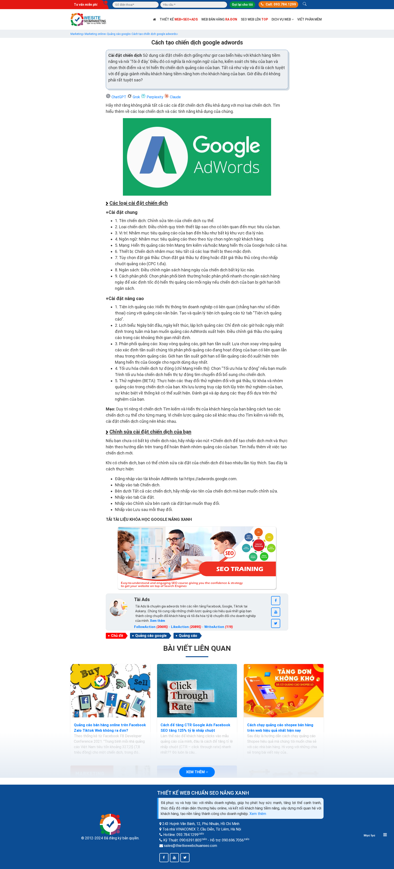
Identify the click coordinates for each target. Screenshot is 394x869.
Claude (175, 97)
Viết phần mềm (309, 19)
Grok (136, 97)
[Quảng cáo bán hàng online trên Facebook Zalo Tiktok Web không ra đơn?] (110, 690)
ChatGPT (119, 97)
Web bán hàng (219, 19)
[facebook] (275, 600)
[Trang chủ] (154, 19)
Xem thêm (257, 814)
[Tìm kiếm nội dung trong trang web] (304, 4)
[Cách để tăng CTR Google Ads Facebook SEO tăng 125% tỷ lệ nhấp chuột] (197, 690)
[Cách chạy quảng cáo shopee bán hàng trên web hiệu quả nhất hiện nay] (284, 690)
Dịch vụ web (282, 19)
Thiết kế (179, 19)
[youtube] (275, 612)
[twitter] (275, 623)
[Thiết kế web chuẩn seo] (88, 19)
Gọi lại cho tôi (242, 4)
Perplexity (155, 97)
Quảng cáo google (151, 635)
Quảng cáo (188, 635)
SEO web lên (254, 19)
